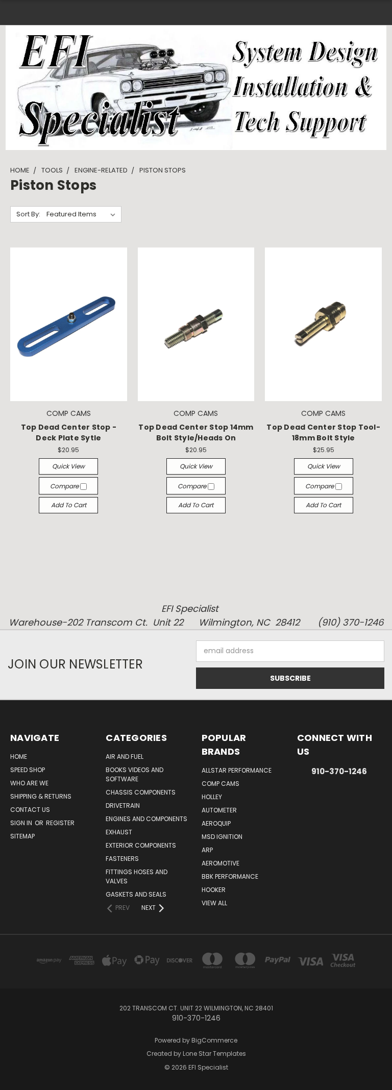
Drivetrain (123, 805)
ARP (207, 850)
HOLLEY (212, 796)
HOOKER (214, 889)
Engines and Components (146, 818)
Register (60, 823)
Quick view (68, 466)
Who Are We (29, 783)
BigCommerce (214, 1040)
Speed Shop (27, 769)
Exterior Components (141, 845)
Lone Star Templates (214, 1053)
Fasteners (122, 858)
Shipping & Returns (40, 796)
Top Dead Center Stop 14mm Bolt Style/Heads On (195, 432)
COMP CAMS (220, 783)
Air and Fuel (124, 756)
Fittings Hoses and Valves (136, 876)
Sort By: (28, 214)
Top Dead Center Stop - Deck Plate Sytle (69, 432)
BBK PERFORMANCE (230, 876)
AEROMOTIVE (220, 863)
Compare (65, 486)
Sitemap (22, 836)
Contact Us (30, 809)
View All (214, 903)
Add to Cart (68, 505)
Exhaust (119, 832)
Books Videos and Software (134, 774)
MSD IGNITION (222, 836)
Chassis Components (141, 792)
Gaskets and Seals (136, 894)
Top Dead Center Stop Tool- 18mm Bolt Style (323, 432)
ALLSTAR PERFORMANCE (237, 770)
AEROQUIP (216, 823)
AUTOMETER (219, 810)
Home (18, 756)
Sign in (22, 823)
